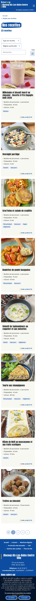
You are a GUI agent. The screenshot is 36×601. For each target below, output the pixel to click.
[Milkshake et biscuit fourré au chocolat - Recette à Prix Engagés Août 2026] (18, 74)
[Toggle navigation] (34, 6)
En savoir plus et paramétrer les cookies (18, 593)
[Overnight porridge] (18, 136)
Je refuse (11, 598)
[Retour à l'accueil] (5, 2)
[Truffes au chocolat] (18, 483)
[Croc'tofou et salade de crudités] (18, 193)
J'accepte (24, 598)
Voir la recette (26, 117)
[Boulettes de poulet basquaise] (18, 252)
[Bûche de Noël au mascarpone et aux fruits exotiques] (18, 424)
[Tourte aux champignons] (18, 367)
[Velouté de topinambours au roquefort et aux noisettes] (18, 308)
